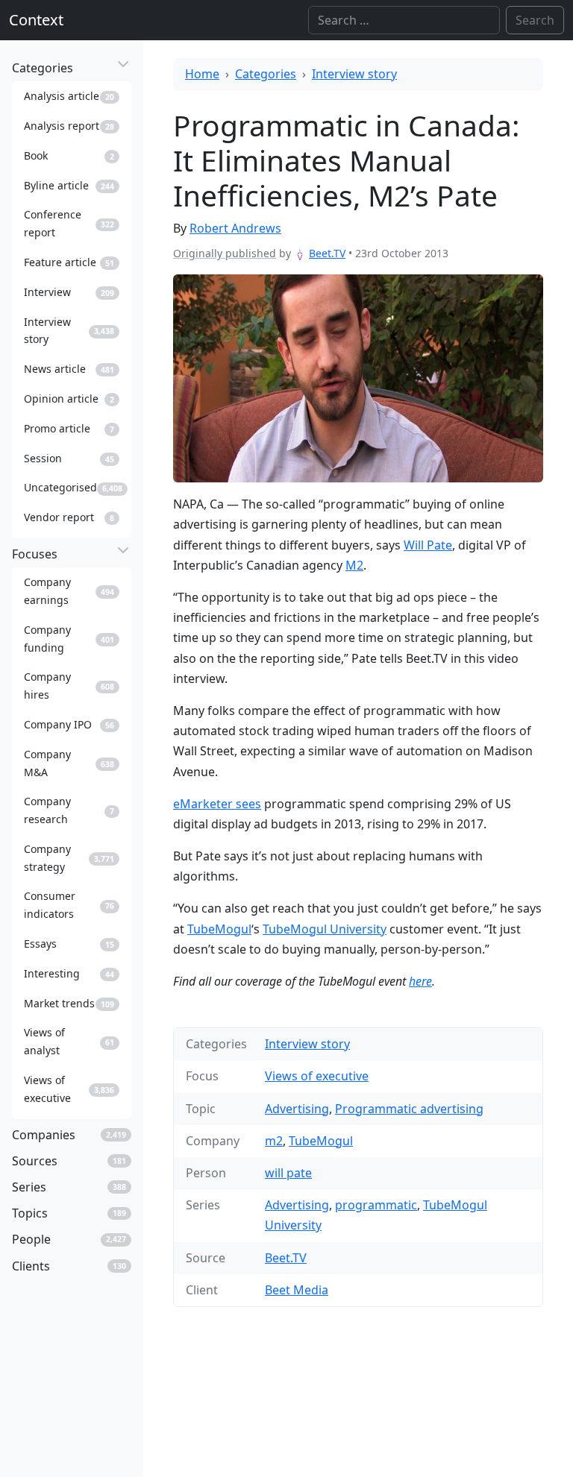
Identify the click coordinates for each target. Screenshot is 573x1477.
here (420, 981)
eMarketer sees (217, 804)
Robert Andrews (235, 228)
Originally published (224, 253)
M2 (354, 565)
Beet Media (296, 1290)
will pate (288, 1173)
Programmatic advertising (409, 1108)
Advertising (297, 1108)
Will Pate (428, 545)
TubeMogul (219, 929)
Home (202, 74)
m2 (274, 1141)
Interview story (354, 74)
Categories (265, 74)
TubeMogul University (324, 929)
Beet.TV (327, 253)
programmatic (376, 1205)
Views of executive (317, 1076)
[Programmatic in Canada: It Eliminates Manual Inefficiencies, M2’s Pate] (358, 378)
